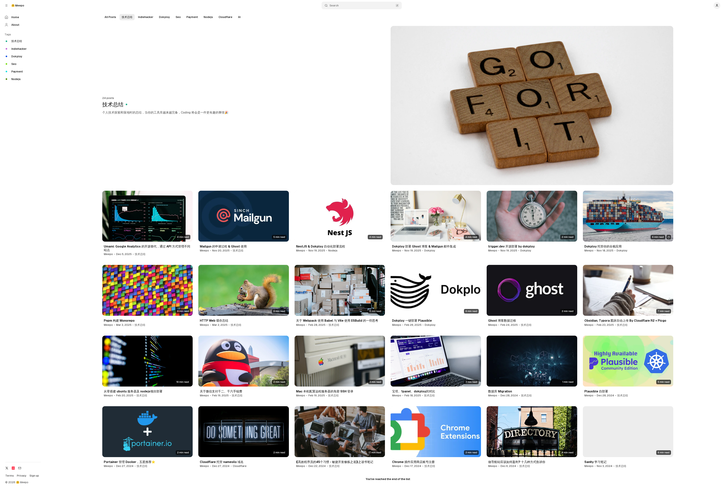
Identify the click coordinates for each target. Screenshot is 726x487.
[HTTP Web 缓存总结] (243, 290)
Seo (178, 17)
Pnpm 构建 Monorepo (119, 320)
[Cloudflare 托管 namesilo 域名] (243, 431)
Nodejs (208, 17)
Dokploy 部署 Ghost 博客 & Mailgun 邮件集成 (424, 246)
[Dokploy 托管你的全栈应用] (628, 216)
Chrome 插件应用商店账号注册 (413, 462)
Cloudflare (225, 17)
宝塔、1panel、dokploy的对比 (413, 391)
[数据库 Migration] (532, 361)
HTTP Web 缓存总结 (214, 320)
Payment (192, 17)
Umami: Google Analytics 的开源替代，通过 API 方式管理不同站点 (147, 248)
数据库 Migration (500, 391)
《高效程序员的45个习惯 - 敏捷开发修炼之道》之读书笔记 (334, 462)
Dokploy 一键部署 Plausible (412, 320)
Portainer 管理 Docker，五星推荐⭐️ (129, 462)
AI (239, 17)
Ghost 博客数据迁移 (502, 320)
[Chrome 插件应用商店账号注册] (436, 431)
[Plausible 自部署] (628, 361)
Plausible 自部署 (596, 391)
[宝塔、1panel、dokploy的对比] (436, 361)
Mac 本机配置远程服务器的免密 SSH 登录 (324, 391)
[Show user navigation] (717, 5)
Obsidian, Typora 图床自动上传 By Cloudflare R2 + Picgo (625, 320)
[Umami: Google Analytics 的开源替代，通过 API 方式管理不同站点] (147, 216)
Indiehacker (145, 17)
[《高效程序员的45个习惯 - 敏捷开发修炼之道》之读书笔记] (340, 431)
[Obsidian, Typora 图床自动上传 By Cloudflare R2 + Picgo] (628, 290)
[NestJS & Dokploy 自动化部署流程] (340, 216)
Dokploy (164, 17)
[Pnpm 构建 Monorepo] (147, 290)
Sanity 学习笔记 (595, 462)
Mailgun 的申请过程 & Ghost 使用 (223, 246)
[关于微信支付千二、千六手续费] (243, 361)
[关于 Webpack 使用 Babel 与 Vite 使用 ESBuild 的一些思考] (340, 290)
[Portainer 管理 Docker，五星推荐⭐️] (147, 431)
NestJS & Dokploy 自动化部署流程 (320, 246)
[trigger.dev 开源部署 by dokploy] (532, 216)
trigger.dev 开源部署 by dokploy (511, 246)
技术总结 (127, 17)
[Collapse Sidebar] (6, 5)
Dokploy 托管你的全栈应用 (603, 246)
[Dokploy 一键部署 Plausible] (436, 290)
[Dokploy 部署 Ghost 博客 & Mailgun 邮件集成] (436, 216)
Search (334, 5)
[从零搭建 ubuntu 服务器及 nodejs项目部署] (147, 361)
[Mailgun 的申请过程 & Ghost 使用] (243, 216)
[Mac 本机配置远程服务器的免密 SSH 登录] (340, 361)
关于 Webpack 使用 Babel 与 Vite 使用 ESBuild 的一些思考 (337, 320)
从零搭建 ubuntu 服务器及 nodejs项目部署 (133, 391)
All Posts (110, 17)
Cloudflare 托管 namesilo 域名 (222, 462)
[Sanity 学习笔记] (628, 431)
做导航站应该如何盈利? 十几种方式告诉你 (516, 462)
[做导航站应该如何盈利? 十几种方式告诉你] (532, 431)
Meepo (108, 254)
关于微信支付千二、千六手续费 (221, 391)
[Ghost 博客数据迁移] (532, 290)
